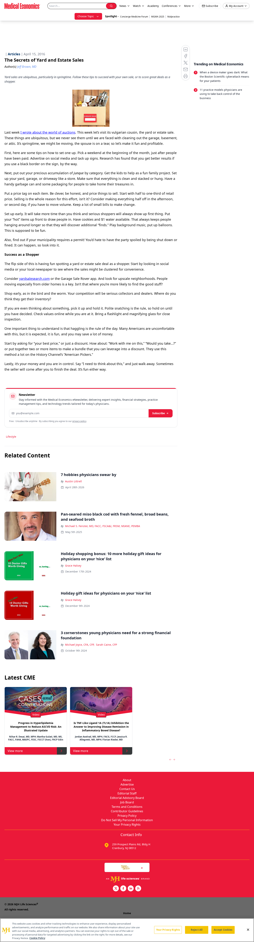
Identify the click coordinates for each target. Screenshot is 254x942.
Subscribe (158, 413)
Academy (153, 6)
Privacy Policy (127, 816)
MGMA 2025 (157, 16)
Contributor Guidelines (127, 811)
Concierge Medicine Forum (134, 16)
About (127, 780)
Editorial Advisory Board (127, 798)
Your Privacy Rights (127, 824)
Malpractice (173, 16)
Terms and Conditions (127, 807)
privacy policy (79, 421)
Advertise (127, 784)
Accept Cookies (223, 929)
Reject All (196, 929)
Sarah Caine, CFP (106, 644)
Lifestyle (11, 436)
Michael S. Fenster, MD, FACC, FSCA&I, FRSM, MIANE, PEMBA (102, 526)
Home (127, 913)
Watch (137, 6)
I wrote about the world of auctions (47, 132)
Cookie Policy (37, 938)
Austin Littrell (73, 481)
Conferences (169, 6)
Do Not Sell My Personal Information (127, 820)
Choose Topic (86, 16)
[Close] (248, 930)
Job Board (127, 802)
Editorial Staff (127, 793)
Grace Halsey (73, 565)
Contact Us (127, 789)
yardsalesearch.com (34, 278)
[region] (127, 930)
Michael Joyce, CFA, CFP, (79, 644)
